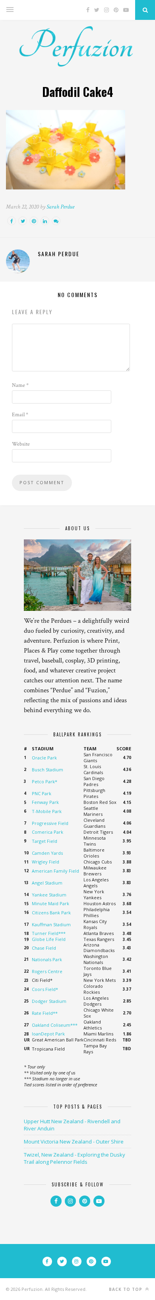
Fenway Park (45, 802)
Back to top (126, 1289)
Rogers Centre (47, 971)
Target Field (44, 841)
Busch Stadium (47, 770)
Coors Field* (45, 989)
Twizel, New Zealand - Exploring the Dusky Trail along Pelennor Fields (74, 1158)
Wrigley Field (45, 862)
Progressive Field (50, 823)
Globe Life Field (49, 939)
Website (21, 444)
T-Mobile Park (47, 811)
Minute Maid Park (50, 903)
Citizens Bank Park (51, 913)
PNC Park (41, 793)
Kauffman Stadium (51, 924)
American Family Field (55, 871)
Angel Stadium (47, 883)
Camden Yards (47, 853)
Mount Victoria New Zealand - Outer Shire (74, 1141)
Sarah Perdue (60, 207)
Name (20, 385)
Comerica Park (47, 832)
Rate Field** (45, 1013)
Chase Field (44, 948)
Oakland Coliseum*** (55, 1025)
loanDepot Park (48, 1034)
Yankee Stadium (49, 895)
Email (20, 414)
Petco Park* (44, 781)
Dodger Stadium (49, 1001)
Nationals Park (47, 959)
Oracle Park (44, 758)
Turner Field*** (49, 933)
